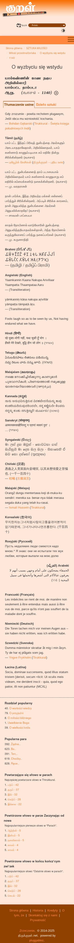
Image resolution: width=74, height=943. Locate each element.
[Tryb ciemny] (63, 30)
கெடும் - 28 (14, 799)
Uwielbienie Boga (18, 723)
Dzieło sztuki (46, 104)
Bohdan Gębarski (20, 123)
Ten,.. (14, 754)
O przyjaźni (16, 713)
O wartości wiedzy (20, 708)
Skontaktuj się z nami (42, 915)
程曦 (12, 478)
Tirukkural (37, 507)
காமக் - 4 (13, 850)
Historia (38, 910)
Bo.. (13, 749)
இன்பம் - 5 (14, 835)
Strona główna (18, 910)
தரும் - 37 (13, 789)
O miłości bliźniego (19, 718)
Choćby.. (16, 758)
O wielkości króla (19, 727)
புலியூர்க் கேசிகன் (20, 162)
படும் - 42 (13, 785)
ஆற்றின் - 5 (14, 830)
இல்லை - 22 (15, 804)
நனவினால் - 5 (16, 840)
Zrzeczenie (27, 930)
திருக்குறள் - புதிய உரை (48, 162)
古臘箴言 (23, 478)
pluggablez (36, 940)
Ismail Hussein (19, 507)
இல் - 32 (12, 794)
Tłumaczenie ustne (19, 104)
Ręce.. (15, 763)
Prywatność (38, 920)
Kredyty (52, 910)
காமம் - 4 (13, 845)
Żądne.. (15, 744)
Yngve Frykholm (20, 657)
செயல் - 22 (14, 895)
